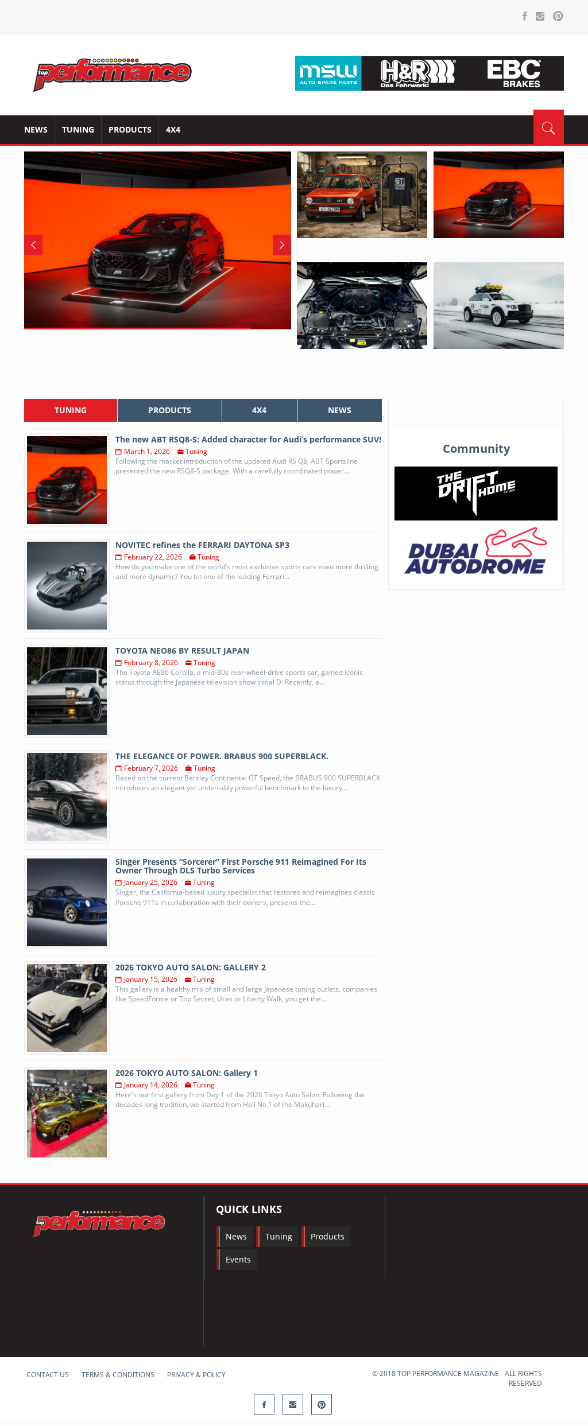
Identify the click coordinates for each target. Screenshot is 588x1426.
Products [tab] (169, 410)
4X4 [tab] (259, 410)
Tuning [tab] (71, 410)
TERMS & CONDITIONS (118, 1375)
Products (130, 129)
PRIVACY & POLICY (196, 1375)
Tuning (78, 129)
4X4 (173, 129)
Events (238, 1259)
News (36, 129)
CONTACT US (47, 1375)
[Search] (548, 127)
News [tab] (339, 410)
